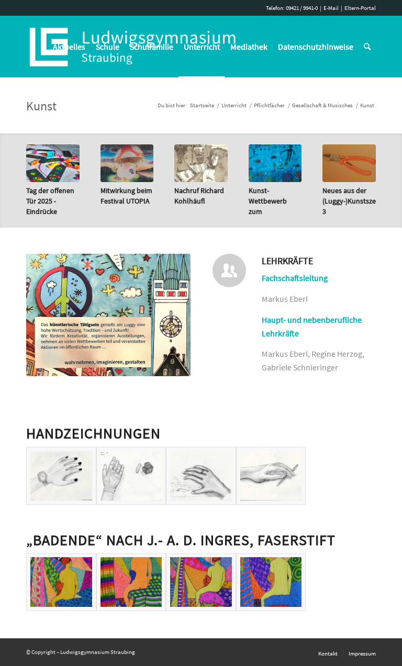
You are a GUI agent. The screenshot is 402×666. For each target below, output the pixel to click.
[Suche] (367, 46)
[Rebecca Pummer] (61, 476)
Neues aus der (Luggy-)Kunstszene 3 (353, 201)
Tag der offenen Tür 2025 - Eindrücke (50, 201)
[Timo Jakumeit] (271, 476)
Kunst (41, 106)
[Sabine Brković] (131, 476)
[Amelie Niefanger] (271, 582)
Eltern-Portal (360, 8)
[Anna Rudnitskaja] (61, 582)
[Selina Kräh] (201, 582)
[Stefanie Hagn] (201, 476)
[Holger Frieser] (131, 582)
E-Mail (331, 8)
